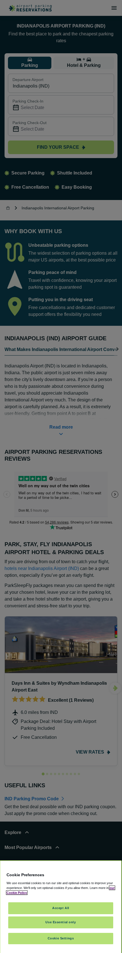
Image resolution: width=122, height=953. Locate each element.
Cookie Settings (61, 938)
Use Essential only (60, 922)
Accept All (60, 908)
